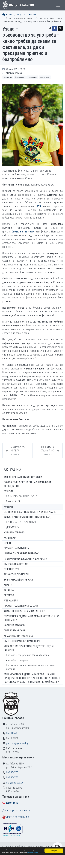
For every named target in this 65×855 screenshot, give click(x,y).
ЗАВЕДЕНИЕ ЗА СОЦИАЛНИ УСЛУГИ (23, 477)
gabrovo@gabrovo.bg (17, 743)
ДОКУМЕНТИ (12, 527)
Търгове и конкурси (16, 563)
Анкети (8, 584)
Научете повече (32, 852)
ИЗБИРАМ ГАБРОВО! (14, 532)
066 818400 (12, 733)
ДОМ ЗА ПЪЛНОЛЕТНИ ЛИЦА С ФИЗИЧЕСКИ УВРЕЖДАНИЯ (27, 484)
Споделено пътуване (23, 231)
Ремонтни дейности (16, 574)
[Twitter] (60, 28)
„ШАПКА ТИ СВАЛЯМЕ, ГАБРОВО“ (21, 553)
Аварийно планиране (17, 660)
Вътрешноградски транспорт (22, 641)
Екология (8, 77)
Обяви (7, 543)
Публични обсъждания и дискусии (25, 558)
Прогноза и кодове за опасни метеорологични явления (30, 667)
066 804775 (12, 772)
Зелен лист (32, 77)
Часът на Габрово (14, 625)
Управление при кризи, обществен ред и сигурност (28, 648)
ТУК (39, 206)
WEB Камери (11, 600)
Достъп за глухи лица (17, 816)
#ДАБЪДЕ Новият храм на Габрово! (24, 611)
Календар (10, 537)
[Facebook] (54, 28)
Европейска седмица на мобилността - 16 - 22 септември (31, 618)
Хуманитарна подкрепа (18, 635)
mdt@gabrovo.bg (15, 782)
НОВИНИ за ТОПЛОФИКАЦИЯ (21, 522)
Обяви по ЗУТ (11, 569)
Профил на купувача (16, 548)
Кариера (9, 590)
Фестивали (19, 77)
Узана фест (45, 77)
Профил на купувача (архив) (21, 605)
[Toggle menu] (58, 5)
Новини (32, 14)
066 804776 (12, 777)
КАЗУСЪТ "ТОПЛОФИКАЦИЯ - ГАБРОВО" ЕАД (27, 517)
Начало (9, 14)
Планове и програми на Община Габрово (27, 655)
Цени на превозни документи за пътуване (30, 511)
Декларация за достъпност (17, 810)
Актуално (20, 14)
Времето (9, 595)
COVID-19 (8, 491)
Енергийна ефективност (18, 579)
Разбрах (54, 850)
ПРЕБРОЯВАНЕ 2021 (14, 630)
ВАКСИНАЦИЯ (13, 501)
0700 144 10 (12, 802)
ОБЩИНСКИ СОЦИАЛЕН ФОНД (21, 496)
